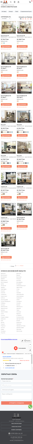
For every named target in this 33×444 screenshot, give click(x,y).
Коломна (3, 292)
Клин (17, 291)
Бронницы (18, 273)
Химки (2, 313)
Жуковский (3, 285)
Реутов (2, 322)
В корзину (7, 46)
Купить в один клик (7, 48)
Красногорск (4, 296)
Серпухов (3, 319)
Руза (2, 320)
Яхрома (18, 305)
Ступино (3, 315)
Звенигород (19, 287)
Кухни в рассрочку (16, 426)
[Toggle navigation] (1, 1)
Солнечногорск (20, 317)
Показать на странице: (25, 17)
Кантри (11, 11)
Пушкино (3, 332)
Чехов (17, 310)
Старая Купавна (4, 317)
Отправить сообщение (16, 403)
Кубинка (3, 298)
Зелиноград (19, 331)
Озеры (2, 329)
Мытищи (3, 305)
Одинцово (18, 329)
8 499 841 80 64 (16, 437)
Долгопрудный (4, 282)
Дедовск (3, 278)
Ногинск (3, 327)
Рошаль (18, 320)
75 (28, 18)
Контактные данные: (7, 379)
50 (25, 18)
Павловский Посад (20, 325)
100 (31, 18)
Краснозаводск (20, 296)
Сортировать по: (6, 17)
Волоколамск (4, 275)
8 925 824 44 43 (16, 433)
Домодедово (19, 282)
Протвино (18, 324)
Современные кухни (26, 11)
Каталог (3, 5)
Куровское (18, 298)
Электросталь (4, 306)
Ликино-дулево (4, 299)
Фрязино (18, 313)
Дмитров (18, 280)
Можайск (18, 303)
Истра (17, 289)
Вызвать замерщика (16, 429)
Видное (18, 275)
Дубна (2, 284)
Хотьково (18, 312)
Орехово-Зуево (20, 327)
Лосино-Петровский (5, 301)
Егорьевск (18, 284)
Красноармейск (20, 294)
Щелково (18, 308)
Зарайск (3, 287)
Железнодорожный (21, 285)
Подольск (3, 325)
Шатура (3, 310)
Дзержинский (4, 280)
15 (20, 18)
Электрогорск (4, 308)
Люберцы (3, 303)
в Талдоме (18, 315)
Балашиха (3, 273)
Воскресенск (4, 277)
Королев (18, 292)
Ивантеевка (3, 289)
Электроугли (19, 306)
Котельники (3, 294)
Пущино (3, 324)
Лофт (16, 11)
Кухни (6, 5)
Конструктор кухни (17, 423)
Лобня (17, 299)
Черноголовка (4, 312)
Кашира (3, 291)
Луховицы (3, 331)
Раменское (18, 322)
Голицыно (18, 278)
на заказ (4, 11)
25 (23, 18)
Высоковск (19, 277)
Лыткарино (19, 301)
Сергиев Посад (20, 319)
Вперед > (22, 265)
